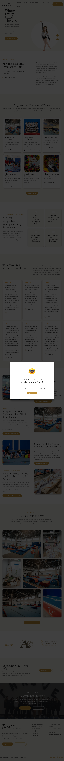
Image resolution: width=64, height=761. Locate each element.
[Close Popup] (52, 363)
